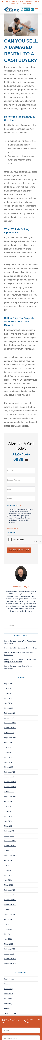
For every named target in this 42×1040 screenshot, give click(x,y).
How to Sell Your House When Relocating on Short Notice (20, 642)
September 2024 (10, 796)
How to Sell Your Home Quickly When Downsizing (18, 667)
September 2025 (10, 738)
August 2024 (9, 801)
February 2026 (9, 713)
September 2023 (10, 855)
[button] (36, 9)
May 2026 (8, 698)
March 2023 (8, 885)
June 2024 (8, 811)
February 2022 (9, 949)
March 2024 (8, 826)
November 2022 (10, 905)
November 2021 (10, 964)
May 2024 (8, 816)
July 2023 (7, 865)
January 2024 (9, 836)
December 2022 (10, 900)
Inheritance (8, 998)
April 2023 (8, 880)
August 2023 (9, 860)
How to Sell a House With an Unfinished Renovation (18, 653)
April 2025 (8, 762)
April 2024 (8, 821)
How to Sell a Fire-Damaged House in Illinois (20, 648)
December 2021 (10, 959)
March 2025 (8, 767)
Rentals (7, 1008)
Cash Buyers (9, 979)
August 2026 (9, 683)
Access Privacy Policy (13, 528)
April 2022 (8, 939)
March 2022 (8, 944)
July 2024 (7, 806)
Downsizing (8, 989)
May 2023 (8, 875)
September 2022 (10, 914)
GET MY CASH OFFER (19, 550)
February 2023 (9, 890)
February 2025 (9, 772)
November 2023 (10, 846)
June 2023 (8, 870)
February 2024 (9, 831)
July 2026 (7, 688)
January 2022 (9, 954)
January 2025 (9, 777)
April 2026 (8, 703)
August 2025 (9, 742)
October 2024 (9, 792)
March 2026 (8, 708)
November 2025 (10, 728)
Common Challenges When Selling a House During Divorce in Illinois (20, 660)
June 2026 (8, 693)
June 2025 (8, 752)
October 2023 (9, 851)
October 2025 (9, 733)
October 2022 (9, 909)
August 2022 (9, 919)
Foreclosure (8, 994)
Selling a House (10, 1013)
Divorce (7, 984)
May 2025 (8, 757)
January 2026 (9, 718)
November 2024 (10, 787)
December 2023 (10, 841)
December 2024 (10, 782)
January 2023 (9, 895)
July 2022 (7, 924)
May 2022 (8, 934)
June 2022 (8, 929)
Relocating (8, 1003)
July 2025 (7, 747)
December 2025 (10, 723)
